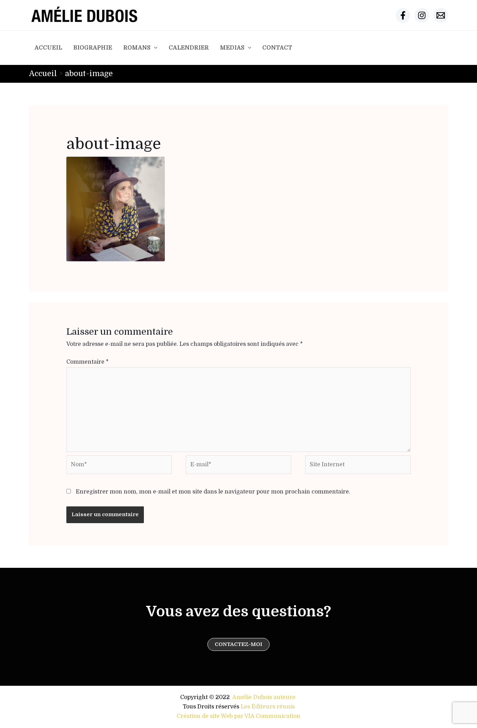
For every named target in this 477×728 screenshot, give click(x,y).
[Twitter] (421, 15)
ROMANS (137, 48)
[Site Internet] (358, 466)
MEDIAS (232, 48)
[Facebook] (403, 15)
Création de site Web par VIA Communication (238, 716)
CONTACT (277, 48)
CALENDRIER (189, 48)
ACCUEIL (48, 48)
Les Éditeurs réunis (268, 707)
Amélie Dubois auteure (263, 697)
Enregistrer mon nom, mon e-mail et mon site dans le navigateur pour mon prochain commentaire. (213, 492)
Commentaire (87, 362)
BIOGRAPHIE (92, 48)
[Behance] (440, 15)
